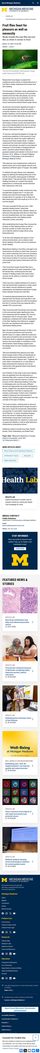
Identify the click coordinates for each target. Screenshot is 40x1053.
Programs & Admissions (9, 962)
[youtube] (14, 913)
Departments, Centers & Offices (11, 968)
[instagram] (6, 913)
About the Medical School (10, 971)
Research (6, 937)
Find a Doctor (6, 922)
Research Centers (7, 946)
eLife (11, 47)
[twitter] (10, 913)
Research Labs (6, 943)
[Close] (35, 1037)
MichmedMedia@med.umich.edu (13, 525)
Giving (4, 906)
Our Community (7, 965)
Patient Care (7, 918)
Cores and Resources (8, 949)
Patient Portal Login (8, 927)
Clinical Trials (6, 941)
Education (6, 959)
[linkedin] (10, 954)
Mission (4, 900)
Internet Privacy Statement (12, 1048)
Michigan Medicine (9, 894)
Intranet (4, 973)
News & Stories (6, 909)
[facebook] (3, 913)
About (4, 897)
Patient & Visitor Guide (9, 925)
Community (5, 903)
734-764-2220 (12, 529)
